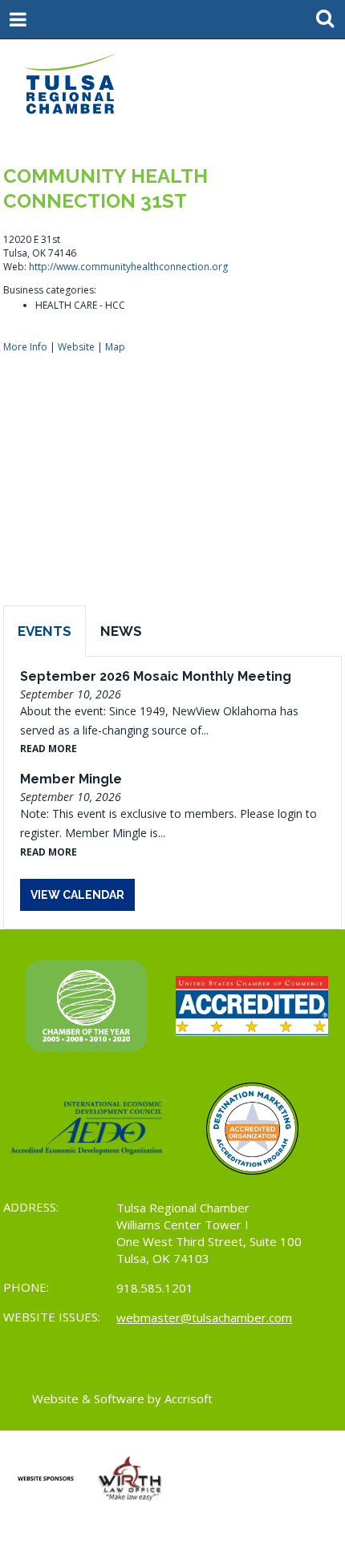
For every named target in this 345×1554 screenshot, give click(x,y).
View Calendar (77, 894)
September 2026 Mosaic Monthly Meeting (155, 676)
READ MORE (48, 748)
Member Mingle (71, 779)
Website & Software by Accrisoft (122, 1398)
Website (76, 347)
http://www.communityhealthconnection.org (128, 266)
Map (115, 347)
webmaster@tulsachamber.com (204, 1317)
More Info (25, 347)
